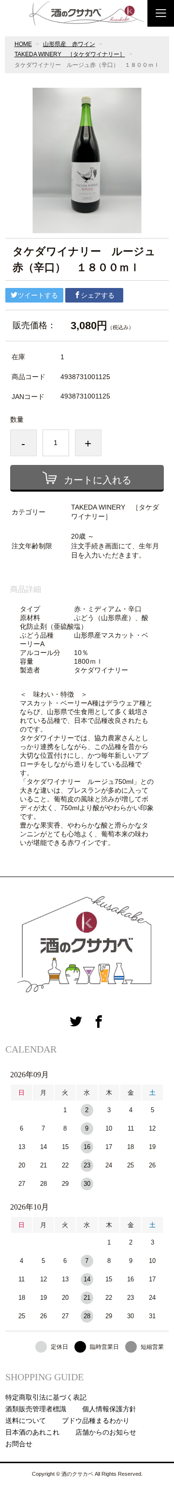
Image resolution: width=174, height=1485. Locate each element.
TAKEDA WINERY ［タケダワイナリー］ (69, 54)
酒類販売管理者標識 (35, 1408)
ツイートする (37, 295)
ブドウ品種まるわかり (96, 1420)
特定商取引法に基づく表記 (46, 1397)
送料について (25, 1420)
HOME (23, 44)
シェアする (98, 295)
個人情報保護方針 (109, 1408)
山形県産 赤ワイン (69, 44)
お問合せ (18, 1443)
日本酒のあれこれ (32, 1432)
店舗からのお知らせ (105, 1432)
